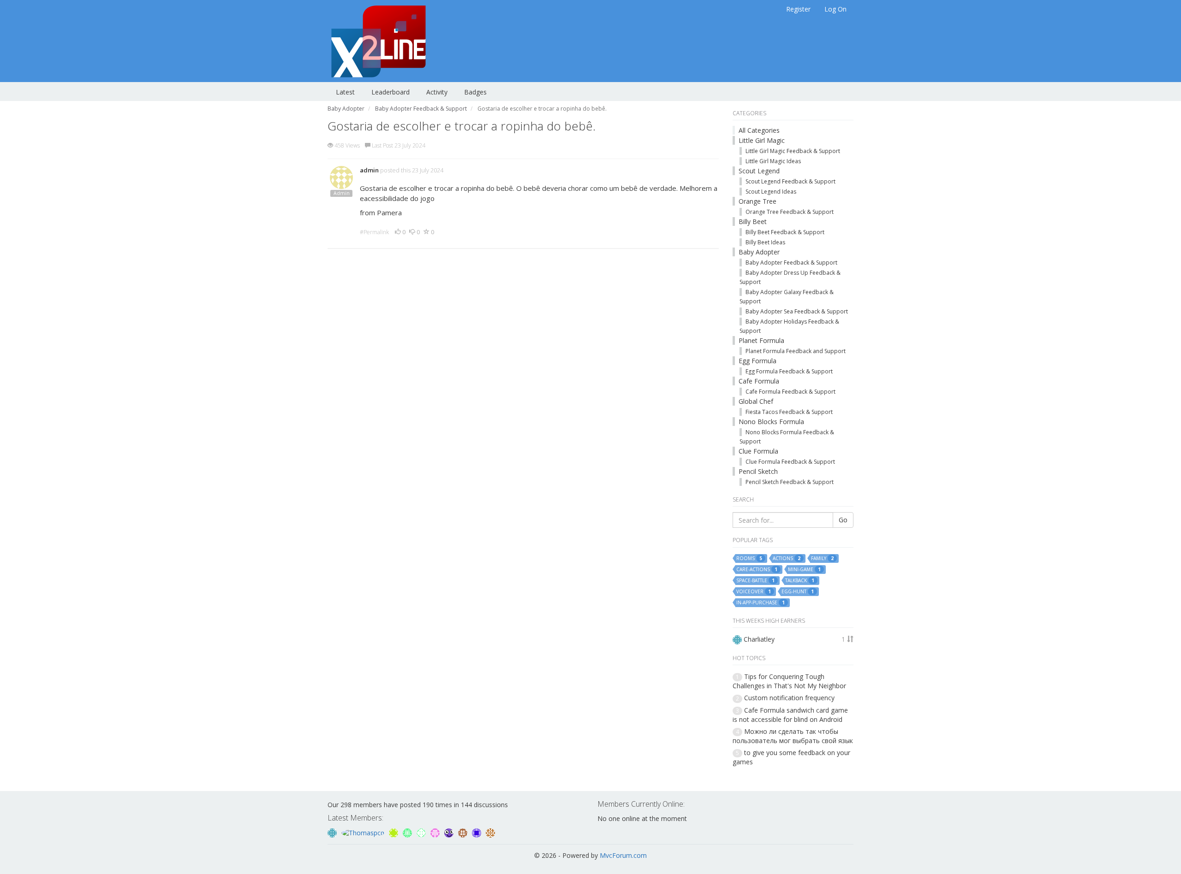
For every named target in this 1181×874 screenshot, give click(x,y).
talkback (799, 580)
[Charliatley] (333, 832)
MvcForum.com (623, 855)
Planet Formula (761, 340)
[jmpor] (394, 832)
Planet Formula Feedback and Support (796, 351)
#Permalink (374, 232)
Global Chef (756, 401)
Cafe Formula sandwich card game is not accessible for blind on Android (790, 715)
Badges (475, 92)
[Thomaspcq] (363, 832)
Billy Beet (753, 221)
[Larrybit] (435, 832)
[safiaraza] (490, 832)
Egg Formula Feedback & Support (789, 371)
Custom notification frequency (789, 697)
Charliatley (759, 639)
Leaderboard (390, 92)
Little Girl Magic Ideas (773, 161)
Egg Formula (757, 360)
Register (798, 9)
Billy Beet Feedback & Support (785, 232)
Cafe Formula (759, 381)
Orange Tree (757, 201)
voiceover (753, 591)
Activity (436, 92)
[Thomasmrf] (463, 832)
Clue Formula (758, 451)
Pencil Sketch (758, 471)
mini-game (804, 569)
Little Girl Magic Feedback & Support (793, 151)
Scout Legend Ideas (771, 191)
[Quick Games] (449, 832)
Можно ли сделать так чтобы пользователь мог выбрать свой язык (793, 736)
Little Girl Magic (762, 140)
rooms (749, 558)
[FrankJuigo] (477, 832)
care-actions (756, 569)
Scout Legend (759, 170)
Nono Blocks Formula (771, 421)
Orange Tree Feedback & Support (790, 212)
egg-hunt (797, 591)
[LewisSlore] (422, 832)
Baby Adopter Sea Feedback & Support (797, 311)
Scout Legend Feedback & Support (790, 181)
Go (843, 519)
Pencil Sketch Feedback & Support (790, 482)
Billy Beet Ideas (765, 242)
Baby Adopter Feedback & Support (791, 262)
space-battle (755, 580)
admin (369, 170)
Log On (835, 9)
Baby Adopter (759, 252)
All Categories (759, 130)
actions (786, 558)
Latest (345, 92)
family (822, 558)
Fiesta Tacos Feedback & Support (789, 412)
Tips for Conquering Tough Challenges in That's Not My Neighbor (789, 681)
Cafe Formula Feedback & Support (790, 392)
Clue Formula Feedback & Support (790, 462)
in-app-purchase (760, 602)
